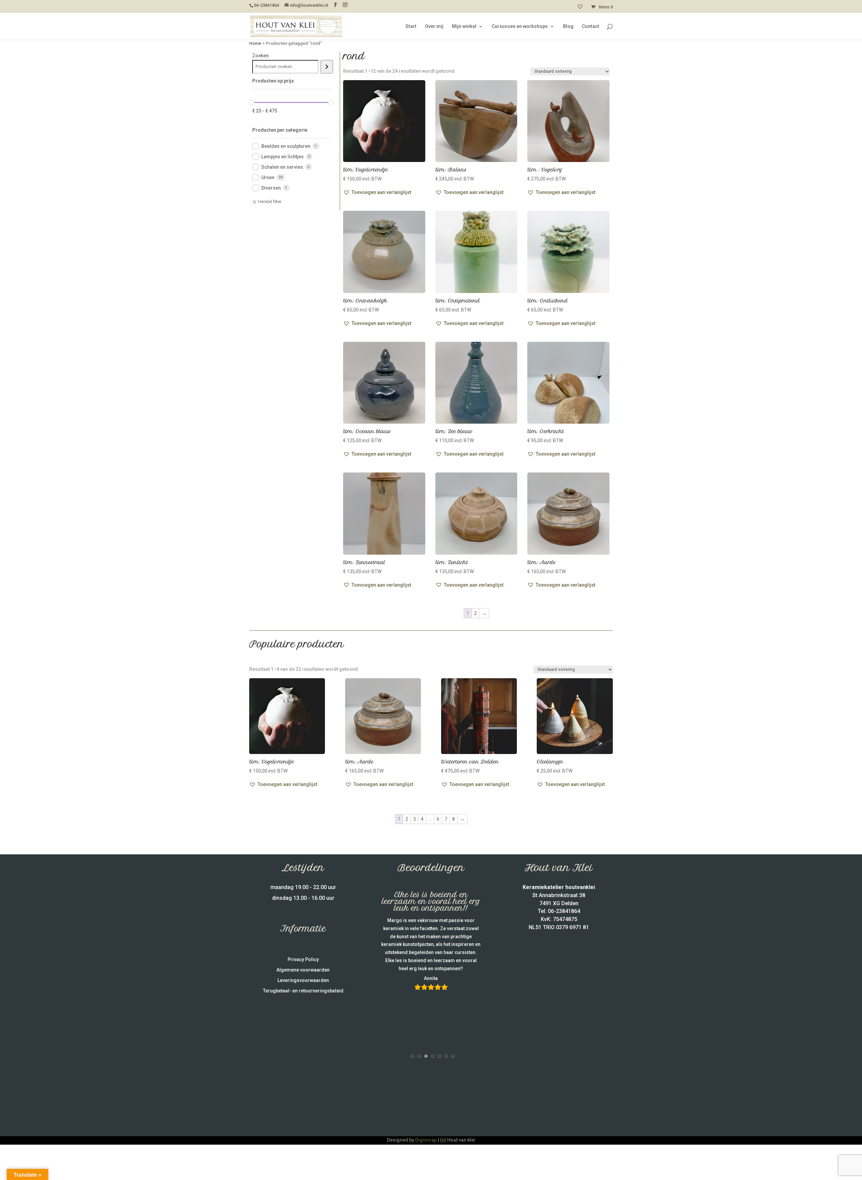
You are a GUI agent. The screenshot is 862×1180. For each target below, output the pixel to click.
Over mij (434, 26)
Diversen (271, 188)
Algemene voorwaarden (303, 970)
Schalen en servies (282, 167)
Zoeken (260, 55)
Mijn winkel (464, 26)
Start (411, 26)
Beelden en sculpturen (285, 146)
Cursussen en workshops (520, 26)
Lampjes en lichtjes (282, 156)
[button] (377, 192)
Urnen (267, 177)
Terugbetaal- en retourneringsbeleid (303, 990)
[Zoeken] (327, 66)
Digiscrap (426, 1140)
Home (255, 43)
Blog (568, 26)
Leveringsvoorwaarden (303, 980)
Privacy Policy (303, 959)
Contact (590, 26)
